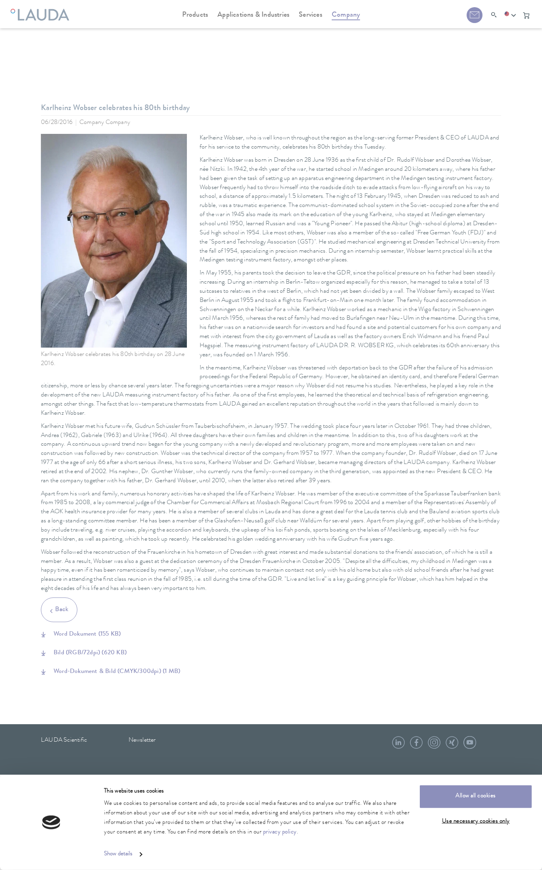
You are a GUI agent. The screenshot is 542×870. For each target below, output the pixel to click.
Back (61, 610)
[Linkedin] (398, 745)
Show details (118, 854)
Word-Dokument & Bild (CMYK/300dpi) (117, 672)
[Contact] (474, 15)
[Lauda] (42, 10)
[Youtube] (469, 745)
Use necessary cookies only (476, 821)
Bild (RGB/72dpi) (90, 653)
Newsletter (142, 740)
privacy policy (280, 832)
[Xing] (452, 745)
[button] (510, 15)
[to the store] (526, 15)
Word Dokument (87, 634)
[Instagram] (434, 745)
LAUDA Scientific (64, 740)
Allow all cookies (476, 796)
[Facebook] (416, 745)
